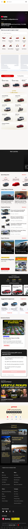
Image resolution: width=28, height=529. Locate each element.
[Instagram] (6, 511)
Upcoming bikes (17, 477)
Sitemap (3, 496)
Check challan (5, 500)
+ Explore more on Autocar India (9, 467)
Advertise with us (17, 503)
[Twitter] (13, 511)
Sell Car (3, 498)
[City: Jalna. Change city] (26, 2)
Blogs (3, 493)
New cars (4, 475)
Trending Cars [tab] (7, 75)
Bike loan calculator (18, 484)
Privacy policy (17, 498)
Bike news (16, 482)
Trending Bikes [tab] (20, 75)
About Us (16, 491)
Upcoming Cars (5, 477)
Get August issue (5, 268)
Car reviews (4, 479)
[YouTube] (3, 511)
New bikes (16, 475)
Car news (4, 482)
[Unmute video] (26, 13)
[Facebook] (10, 511)
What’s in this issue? (4, 270)
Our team (16, 493)
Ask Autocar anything (6, 491)
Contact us (16, 496)
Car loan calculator (6, 484)
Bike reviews (16, 479)
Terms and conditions (18, 500)
